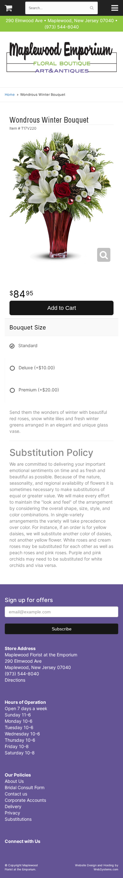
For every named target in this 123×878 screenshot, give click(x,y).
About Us (14, 781)
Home (10, 94)
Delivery (13, 806)
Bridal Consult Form (24, 787)
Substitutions (18, 819)
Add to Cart (61, 308)
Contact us (16, 793)
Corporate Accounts (25, 800)
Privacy (12, 812)
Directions (15, 680)
